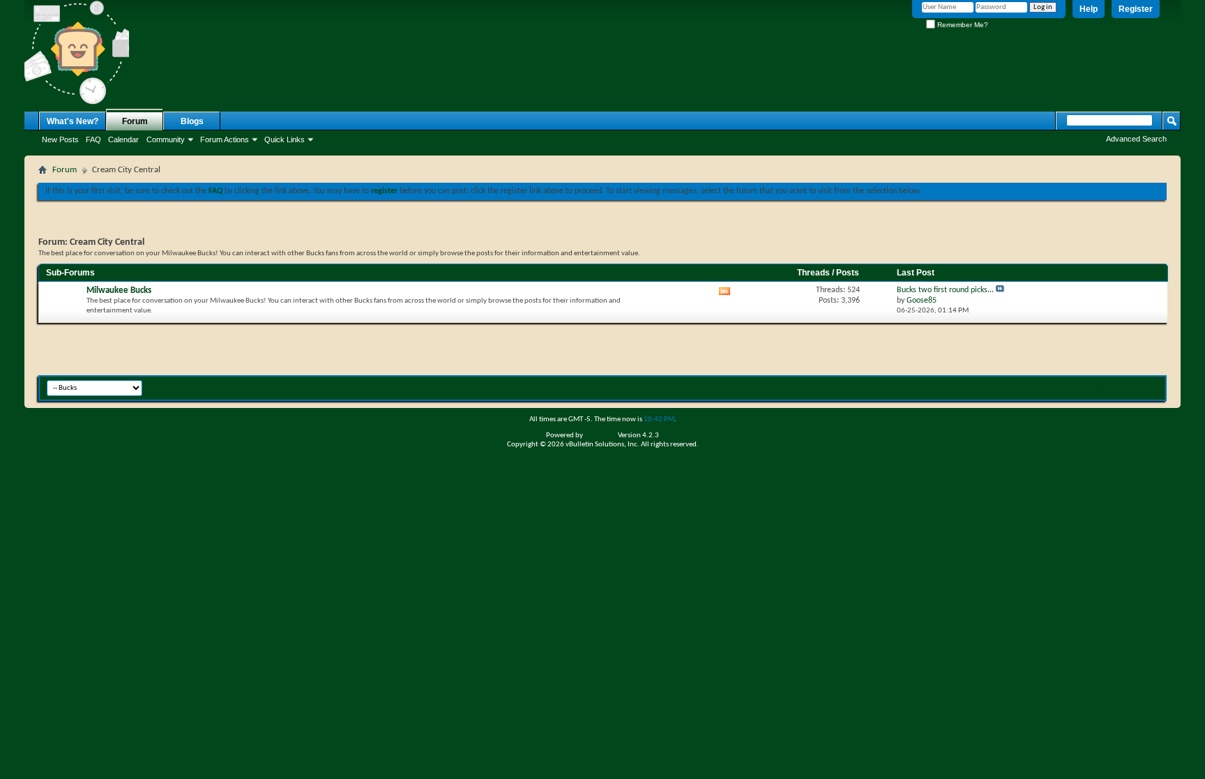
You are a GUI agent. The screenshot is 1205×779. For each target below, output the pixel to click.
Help (1088, 9)
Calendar (123, 139)
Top (1151, 386)
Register (1136, 9)
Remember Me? (961, 25)
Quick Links (284, 139)
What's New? (72, 121)
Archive (1125, 386)
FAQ (93, 139)
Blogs (192, 121)
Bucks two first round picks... (945, 290)
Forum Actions (224, 139)
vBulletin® (600, 435)
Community (165, 139)
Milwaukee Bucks (118, 290)
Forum (135, 121)
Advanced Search (1136, 139)
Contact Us (1034, 386)
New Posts (60, 139)
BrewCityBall (1082, 386)
